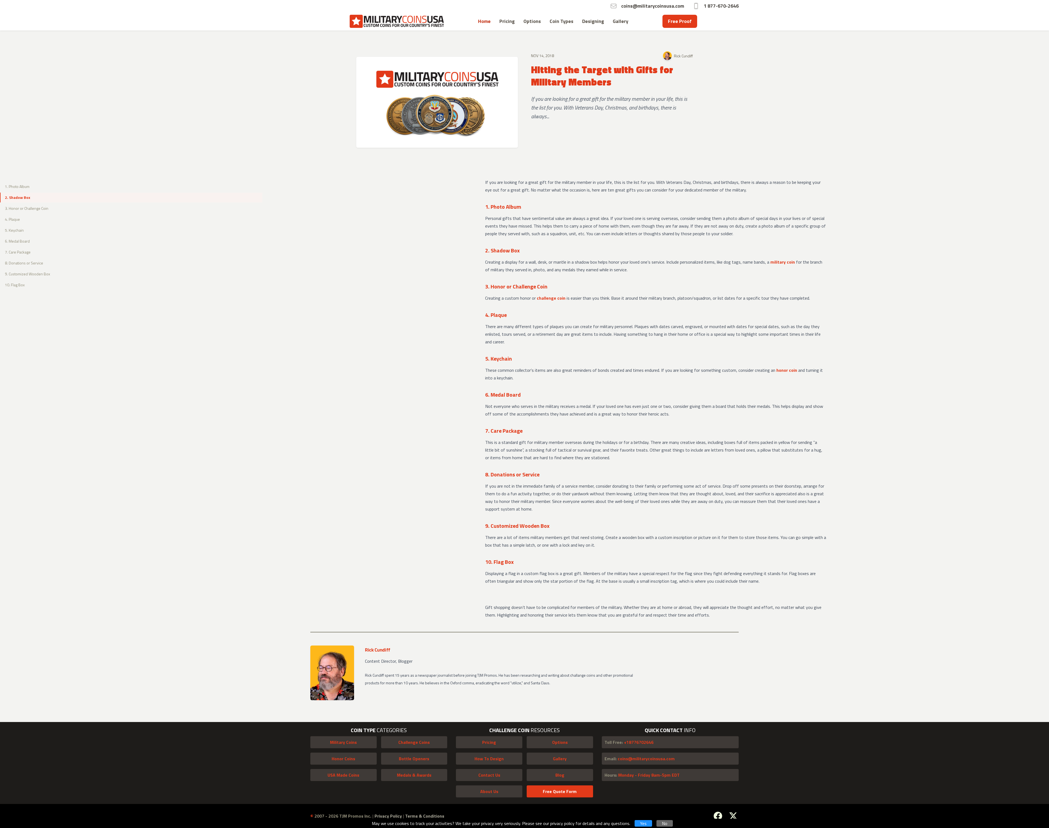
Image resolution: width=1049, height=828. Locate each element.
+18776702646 (629, 742)
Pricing (507, 21)
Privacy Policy (389, 816)
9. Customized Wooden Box (27, 274)
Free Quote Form (560, 791)
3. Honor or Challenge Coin (26, 208)
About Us (489, 791)
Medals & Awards (414, 775)
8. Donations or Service (24, 263)
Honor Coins (343, 758)
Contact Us (489, 775)
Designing (593, 21)
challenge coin (551, 298)
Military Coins (343, 742)
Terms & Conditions (424, 816)
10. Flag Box (15, 285)
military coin (782, 262)
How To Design (489, 758)
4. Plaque (12, 219)
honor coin (786, 370)
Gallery (620, 21)
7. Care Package (18, 252)
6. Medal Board (17, 241)
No (664, 823)
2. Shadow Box (17, 197)
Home (484, 21)
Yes (643, 823)
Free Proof (680, 21)
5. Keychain (14, 230)
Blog (559, 775)
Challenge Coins (414, 742)
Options (532, 21)
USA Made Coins (343, 775)
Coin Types (561, 21)
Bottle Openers (414, 758)
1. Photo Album (17, 186)
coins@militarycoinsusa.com (640, 758)
